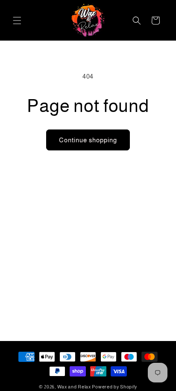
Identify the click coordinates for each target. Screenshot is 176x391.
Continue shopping (88, 140)
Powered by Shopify (114, 386)
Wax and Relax (74, 386)
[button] (17, 20)
